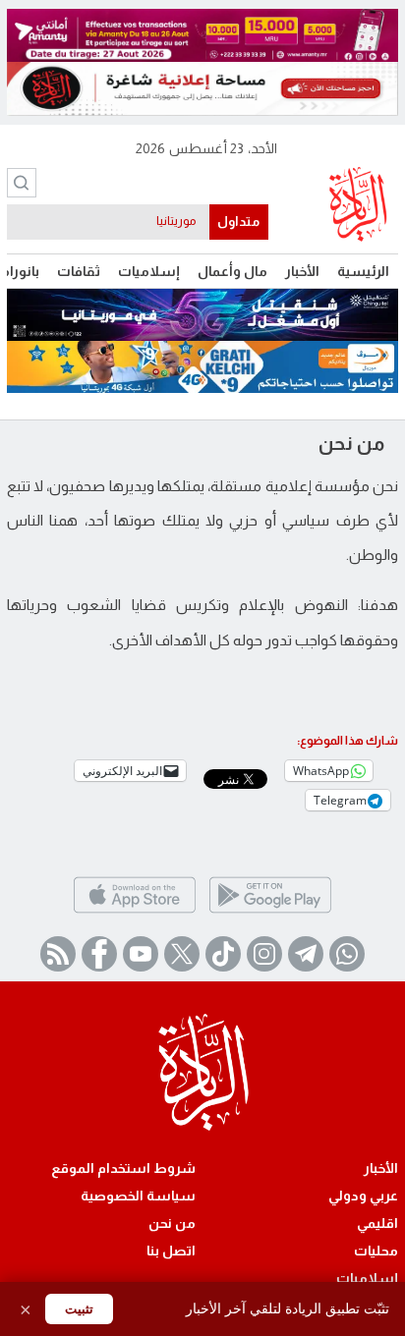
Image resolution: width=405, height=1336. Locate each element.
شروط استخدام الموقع (123, 1168)
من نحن (172, 1223)
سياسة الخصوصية (138, 1195)
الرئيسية (363, 271)
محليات (376, 1250)
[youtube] (140, 954)
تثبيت (79, 1309)
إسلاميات (149, 271)
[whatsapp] (347, 954)
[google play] (270, 910)
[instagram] (264, 954)
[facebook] (99, 954)
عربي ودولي (363, 1195)
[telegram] (305, 954)
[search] (21, 182)
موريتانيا (176, 221)
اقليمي (377, 1223)
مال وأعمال (232, 271)
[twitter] (182, 954)
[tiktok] (223, 954)
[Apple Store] (135, 910)
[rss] (58, 954)
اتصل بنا (171, 1250)
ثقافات (78, 271)
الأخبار (302, 271)
